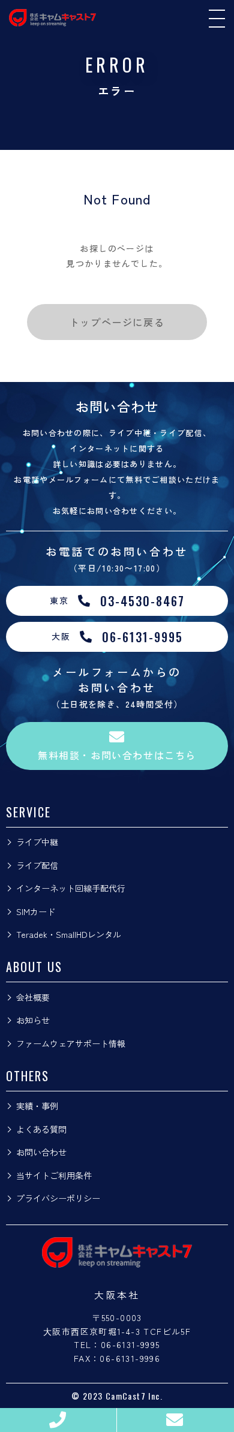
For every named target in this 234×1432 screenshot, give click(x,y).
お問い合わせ (41, 1152)
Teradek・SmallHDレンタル (68, 934)
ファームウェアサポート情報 (70, 1043)
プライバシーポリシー (58, 1198)
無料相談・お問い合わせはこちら (117, 755)
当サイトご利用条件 (54, 1175)
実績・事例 (37, 1106)
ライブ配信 (37, 865)
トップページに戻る (117, 322)
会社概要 (33, 997)
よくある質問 (41, 1129)
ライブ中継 (37, 842)
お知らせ (33, 1020)
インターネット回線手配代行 (70, 888)
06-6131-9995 (130, 1344)
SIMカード (35, 911)
